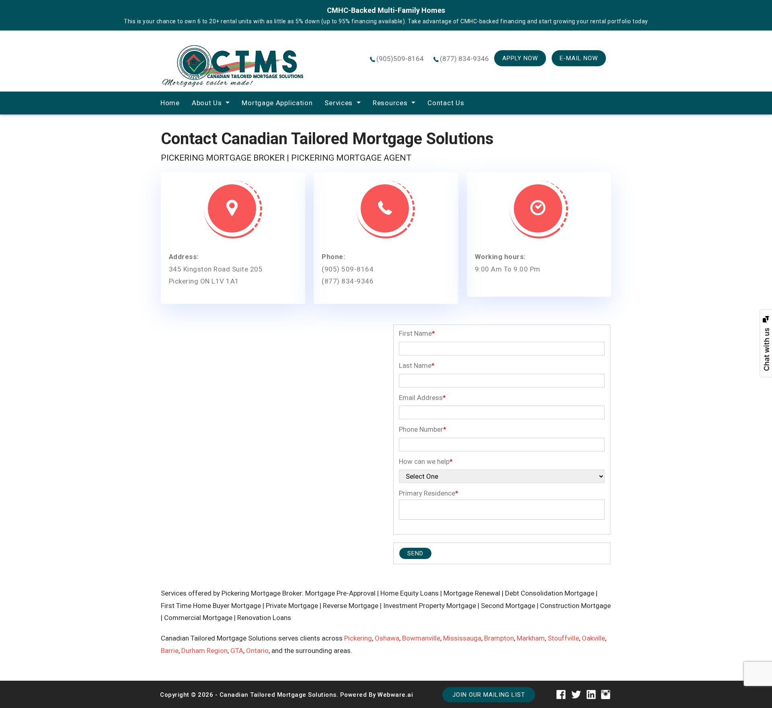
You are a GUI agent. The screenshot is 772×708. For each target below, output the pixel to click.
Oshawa (387, 638)
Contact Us (445, 103)
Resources (390, 103)
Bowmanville (421, 638)
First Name (417, 333)
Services (338, 103)
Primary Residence (428, 493)
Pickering (358, 638)
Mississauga (462, 638)
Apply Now (520, 58)
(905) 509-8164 (348, 269)
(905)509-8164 (400, 59)
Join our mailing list (488, 694)
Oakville (593, 638)
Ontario (257, 651)
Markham (531, 638)
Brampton (499, 638)
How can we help (426, 461)
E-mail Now (579, 58)
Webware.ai (395, 694)
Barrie (170, 651)
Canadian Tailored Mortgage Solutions (278, 694)
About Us (207, 103)
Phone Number (422, 429)
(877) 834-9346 (464, 59)
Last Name (417, 365)
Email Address (422, 398)
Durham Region (204, 651)
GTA (236, 651)
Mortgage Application (277, 103)
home (170, 103)
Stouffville (563, 638)
